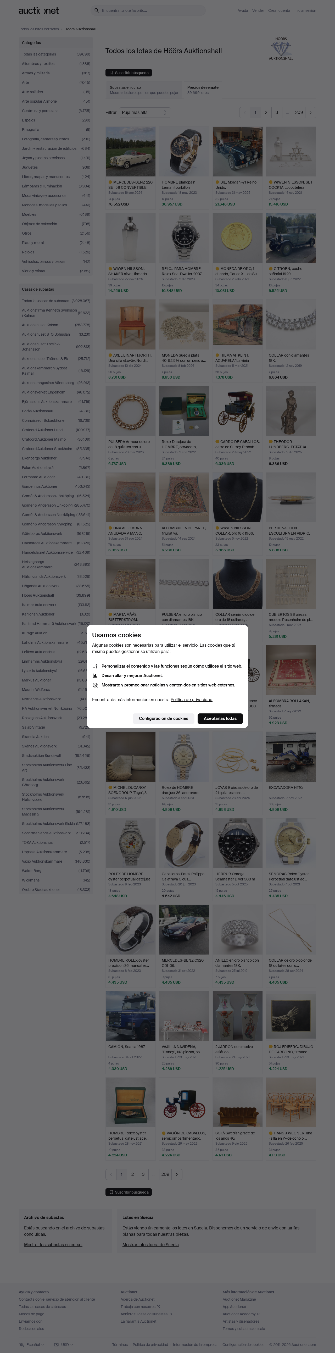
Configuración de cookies (163, 718)
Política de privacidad (192, 699)
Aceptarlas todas (220, 718)
